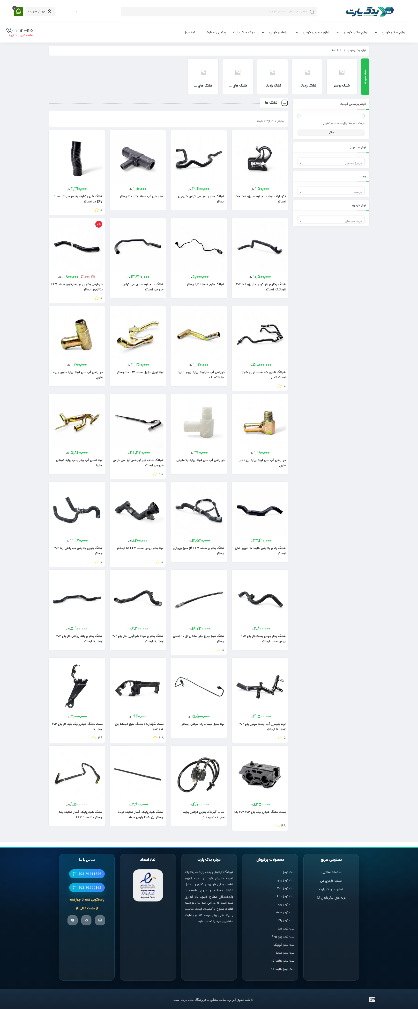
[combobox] (331, 162)
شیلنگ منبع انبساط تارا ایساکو (205, 284)
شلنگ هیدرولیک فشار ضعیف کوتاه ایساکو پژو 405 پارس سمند (141, 814)
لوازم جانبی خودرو (355, 33)
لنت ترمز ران (286, 920)
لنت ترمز (288, 872)
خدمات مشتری (331, 872)
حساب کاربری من (331, 881)
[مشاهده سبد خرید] (18, 11)
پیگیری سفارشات (214, 33)
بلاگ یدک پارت (243, 33)
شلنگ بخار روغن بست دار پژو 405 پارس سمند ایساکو (263, 639)
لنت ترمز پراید (285, 880)
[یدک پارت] (370, 11)
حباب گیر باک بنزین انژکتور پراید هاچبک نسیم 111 (203, 814)
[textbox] (331, 163)
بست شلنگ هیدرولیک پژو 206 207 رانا (260, 812)
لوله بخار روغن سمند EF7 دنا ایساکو (140, 548)
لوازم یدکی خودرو (393, 33)
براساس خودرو (278, 33)
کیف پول (189, 33)
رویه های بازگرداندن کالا (331, 898)
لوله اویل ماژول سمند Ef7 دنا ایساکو (140, 372)
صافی (331, 132)
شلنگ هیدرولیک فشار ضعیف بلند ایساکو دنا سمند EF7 (81, 814)
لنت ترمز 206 (285, 888)
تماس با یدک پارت (331, 889)
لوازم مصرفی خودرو (316, 33)
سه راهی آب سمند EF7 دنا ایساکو (141, 196)
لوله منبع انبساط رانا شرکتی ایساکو (202, 724)
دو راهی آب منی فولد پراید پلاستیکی (200, 460)
